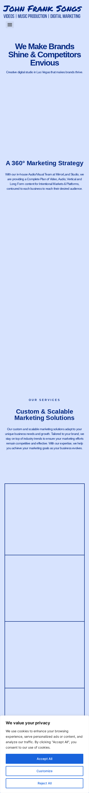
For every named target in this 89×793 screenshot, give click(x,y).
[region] (44, 754)
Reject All (45, 783)
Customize (44, 771)
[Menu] (10, 24)
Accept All (44, 759)
